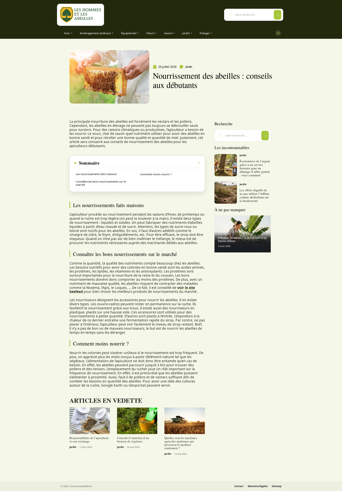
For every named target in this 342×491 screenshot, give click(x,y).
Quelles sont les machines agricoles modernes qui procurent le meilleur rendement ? (180, 443)
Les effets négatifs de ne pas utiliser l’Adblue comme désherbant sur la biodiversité (254, 195)
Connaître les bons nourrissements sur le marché (101, 183)
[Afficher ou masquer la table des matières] (150, 163)
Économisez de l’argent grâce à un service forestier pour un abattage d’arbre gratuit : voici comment (255, 168)
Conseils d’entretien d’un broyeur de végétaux (133, 439)
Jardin (188, 66)
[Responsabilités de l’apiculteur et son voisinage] (89, 421)
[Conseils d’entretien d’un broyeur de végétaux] (137, 421)
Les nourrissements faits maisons (96, 174)
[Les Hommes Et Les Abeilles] (80, 14)
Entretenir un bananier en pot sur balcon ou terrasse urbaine (242, 239)
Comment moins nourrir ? (156, 174)
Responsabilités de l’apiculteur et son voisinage (89, 439)
